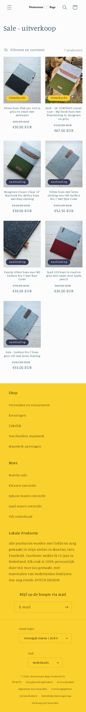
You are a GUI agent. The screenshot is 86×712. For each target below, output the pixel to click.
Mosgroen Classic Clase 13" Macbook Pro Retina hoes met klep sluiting (22, 195)
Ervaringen (17, 415)
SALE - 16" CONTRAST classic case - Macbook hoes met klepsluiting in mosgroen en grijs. (63, 113)
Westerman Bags (40, 676)
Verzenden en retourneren (29, 405)
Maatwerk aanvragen (25, 446)
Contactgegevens (61, 688)
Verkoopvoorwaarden (45, 703)
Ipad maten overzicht (25, 506)
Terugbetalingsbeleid (39, 682)
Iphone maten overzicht (27, 496)
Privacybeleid (65, 682)
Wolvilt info (18, 475)
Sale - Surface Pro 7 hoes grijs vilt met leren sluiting (22, 354)
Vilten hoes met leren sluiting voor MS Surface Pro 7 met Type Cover (64, 195)
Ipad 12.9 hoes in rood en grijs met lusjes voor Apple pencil (64, 275)
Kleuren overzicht (22, 485)
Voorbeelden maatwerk (26, 436)
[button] (9, 7)
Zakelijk (15, 425)
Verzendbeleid (28, 695)
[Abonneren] (67, 607)
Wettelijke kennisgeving (56, 695)
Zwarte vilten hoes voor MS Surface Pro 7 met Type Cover (22, 275)
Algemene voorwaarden (32, 688)
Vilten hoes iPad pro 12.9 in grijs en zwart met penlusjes (22, 111)
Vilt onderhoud (21, 516)
